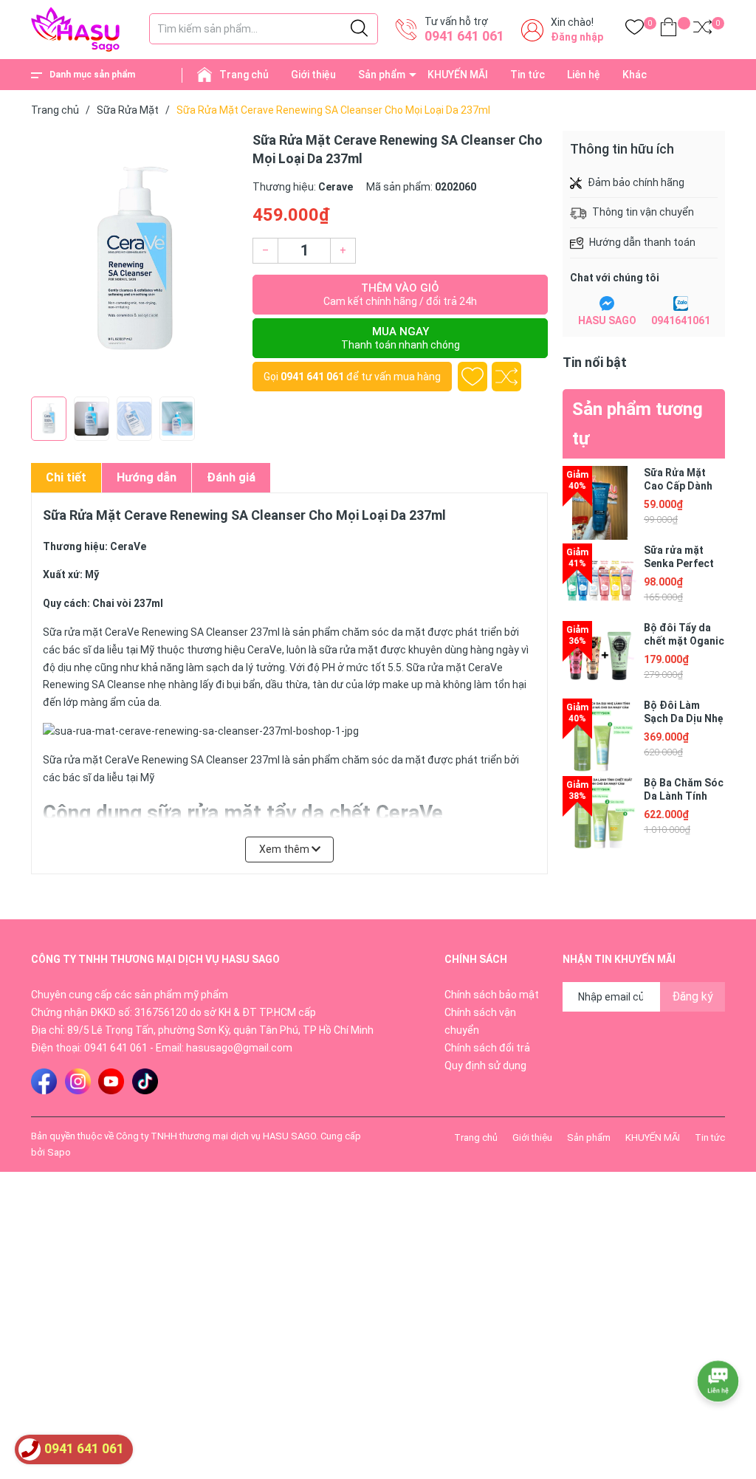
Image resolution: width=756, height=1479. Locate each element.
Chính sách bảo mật (491, 995)
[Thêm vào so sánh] (506, 376)
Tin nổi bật (595, 362)
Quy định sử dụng (485, 1065)
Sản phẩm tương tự (637, 424)
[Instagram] (78, 1081)
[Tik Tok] (145, 1081)
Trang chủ (244, 74)
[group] (134, 260)
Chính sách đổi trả (487, 1048)
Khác (634, 74)
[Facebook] (44, 1081)
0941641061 (680, 320)
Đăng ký (692, 996)
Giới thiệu (313, 74)
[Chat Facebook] (606, 303)
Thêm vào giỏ (400, 294)
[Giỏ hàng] (668, 30)
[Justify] (359, 29)
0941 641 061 (464, 36)
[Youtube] (111, 1081)
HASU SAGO (607, 320)
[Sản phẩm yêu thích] (634, 30)
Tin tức (527, 74)
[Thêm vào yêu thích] (472, 376)
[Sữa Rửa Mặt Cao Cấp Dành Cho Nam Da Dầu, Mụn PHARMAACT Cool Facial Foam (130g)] (599, 503)
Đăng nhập (577, 37)
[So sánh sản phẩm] (702, 30)
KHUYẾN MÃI (457, 74)
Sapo (59, 1152)
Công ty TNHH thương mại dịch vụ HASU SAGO (216, 1136)
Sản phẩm (381, 74)
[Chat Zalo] (680, 303)
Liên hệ (583, 74)
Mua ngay (400, 338)
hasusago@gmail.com (239, 1048)
